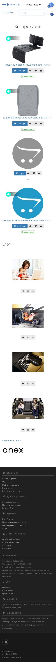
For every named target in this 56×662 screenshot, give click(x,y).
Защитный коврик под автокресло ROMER (28, 64)
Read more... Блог (11, 440)
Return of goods (9, 478)
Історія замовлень (10, 542)
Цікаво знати (8, 593)
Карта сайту (7, 508)
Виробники (7, 519)
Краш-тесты (7, 488)
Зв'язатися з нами (10, 502)
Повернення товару (11, 505)
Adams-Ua (16, 657)
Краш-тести (7, 590)
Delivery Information (11, 485)
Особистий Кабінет (11, 539)
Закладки (6, 545)
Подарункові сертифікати (14, 522)
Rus (52, 11)
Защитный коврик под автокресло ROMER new (28, 117)
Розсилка (6, 548)
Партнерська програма (12, 525)
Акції (4, 528)
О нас (4, 481)
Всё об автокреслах (11, 491)
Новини (6, 587)
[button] (51, 4)
